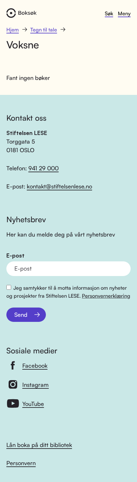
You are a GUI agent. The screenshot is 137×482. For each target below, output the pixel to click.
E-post (15, 255)
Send (20, 314)
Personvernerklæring (106, 296)
